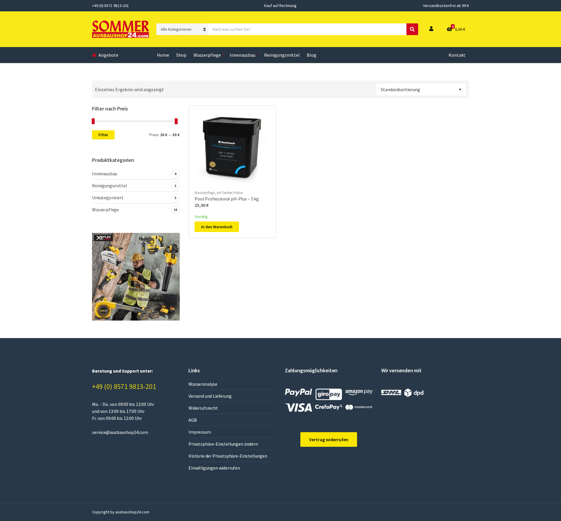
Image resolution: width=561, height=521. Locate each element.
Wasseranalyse (202, 384)
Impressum (199, 432)
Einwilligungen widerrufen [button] (214, 468)
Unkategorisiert (108, 197)
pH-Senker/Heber (230, 192)
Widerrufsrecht (203, 408)
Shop (181, 55)
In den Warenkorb (217, 226)
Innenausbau (242, 55)
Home (163, 55)
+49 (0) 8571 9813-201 (124, 386)
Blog (311, 55)
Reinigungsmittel (282, 55)
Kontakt (457, 55)
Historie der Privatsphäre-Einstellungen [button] (227, 456)
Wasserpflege (207, 55)
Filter (103, 134)
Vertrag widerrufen (328, 439)
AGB (192, 420)
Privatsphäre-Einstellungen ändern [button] (223, 444)
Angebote (108, 55)
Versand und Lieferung (210, 396)
